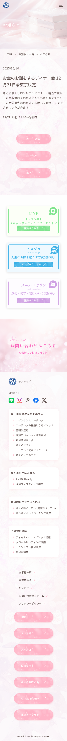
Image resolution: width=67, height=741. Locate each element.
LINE (23, 617)
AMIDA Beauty (24, 479)
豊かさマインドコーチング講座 (33, 513)
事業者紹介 (25, 580)
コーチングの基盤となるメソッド (34, 425)
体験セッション (30, 715)
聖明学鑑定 (22, 430)
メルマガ (26, 633)
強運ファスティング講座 (29, 484)
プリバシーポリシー (30, 603)
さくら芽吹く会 (30, 682)
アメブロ (26, 649)
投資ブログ (27, 666)
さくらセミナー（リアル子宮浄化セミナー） (32, 447)
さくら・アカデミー (27, 455)
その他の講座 (19, 531)
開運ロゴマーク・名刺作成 (31, 435)
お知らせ (24, 588)
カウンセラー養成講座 (28, 547)
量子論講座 (22, 552)
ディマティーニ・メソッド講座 (33, 537)
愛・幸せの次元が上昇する (27, 414)
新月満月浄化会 (24, 440)
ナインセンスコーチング (29, 420)
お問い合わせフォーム (31, 595)
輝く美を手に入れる (23, 473)
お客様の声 (25, 572)
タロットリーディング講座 (31, 542)
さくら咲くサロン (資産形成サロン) (36, 508)
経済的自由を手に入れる (26, 502)
